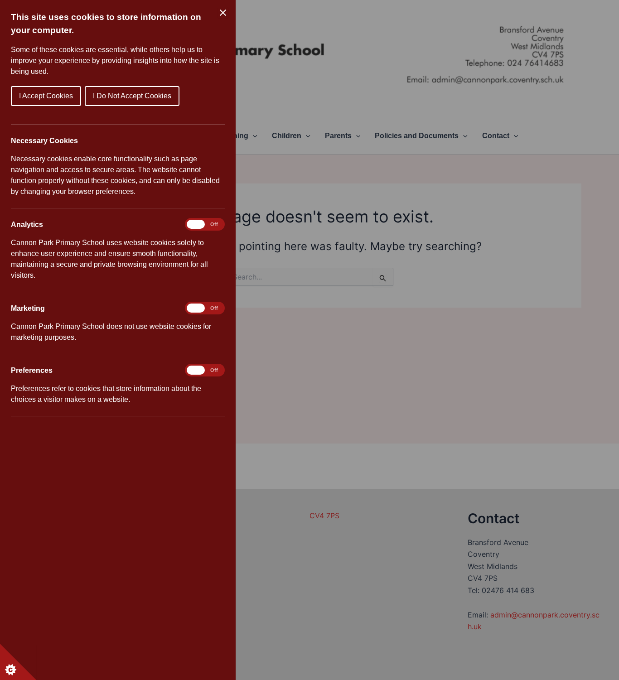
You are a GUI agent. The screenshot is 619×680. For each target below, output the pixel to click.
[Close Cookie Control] (223, 12)
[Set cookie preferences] (18, 662)
